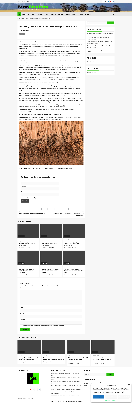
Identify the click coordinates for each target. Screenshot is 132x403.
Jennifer (28, 247)
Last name (23, 186)
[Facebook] (27, 389)
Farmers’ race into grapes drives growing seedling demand (65, 395)
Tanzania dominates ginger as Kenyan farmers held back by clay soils (73, 271)
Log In (81, 14)
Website (22, 319)
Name (22, 307)
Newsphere (71, 401)
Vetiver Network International (61, 209)
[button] (129, 385)
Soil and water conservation (35, 209)
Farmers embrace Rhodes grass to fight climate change (44, 114)
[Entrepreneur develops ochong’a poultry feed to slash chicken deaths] (53, 347)
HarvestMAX (25, 14)
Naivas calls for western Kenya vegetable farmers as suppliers (66, 389)
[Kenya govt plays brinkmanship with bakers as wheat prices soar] (29, 347)
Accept (98, 397)
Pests (47, 14)
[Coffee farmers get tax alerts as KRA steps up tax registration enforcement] (78, 347)
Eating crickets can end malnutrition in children (32, 212)
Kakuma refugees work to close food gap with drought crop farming (50, 271)
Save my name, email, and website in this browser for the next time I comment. (43, 325)
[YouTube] (30, 389)
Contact (19, 398)
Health (67, 14)
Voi (69, 209)
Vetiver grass (51, 209)
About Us (74, 14)
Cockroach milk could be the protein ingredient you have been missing (67, 213)
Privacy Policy (107, 400)
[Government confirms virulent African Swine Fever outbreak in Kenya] (103, 347)
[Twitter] (36, 389)
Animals (40, 14)
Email (22, 192)
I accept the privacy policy (29, 198)
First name (23, 180)
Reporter (28, 37)
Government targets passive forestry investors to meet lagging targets (72, 243)
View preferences (124, 397)
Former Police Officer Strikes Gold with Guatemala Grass (44, 58)
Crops (33, 14)
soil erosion (44, 209)
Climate (60, 14)
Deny (111, 397)
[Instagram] (33, 389)
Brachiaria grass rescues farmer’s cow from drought (43, 82)
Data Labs (88, 14)
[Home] (19, 14)
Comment (23, 288)
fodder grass (24, 209)
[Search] (113, 14)
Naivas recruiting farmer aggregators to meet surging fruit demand (50, 243)
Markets (53, 14)
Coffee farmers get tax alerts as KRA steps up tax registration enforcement (28, 243)
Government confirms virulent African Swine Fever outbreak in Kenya (102, 359)
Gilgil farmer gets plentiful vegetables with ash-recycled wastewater (27, 271)
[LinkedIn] (39, 389)
